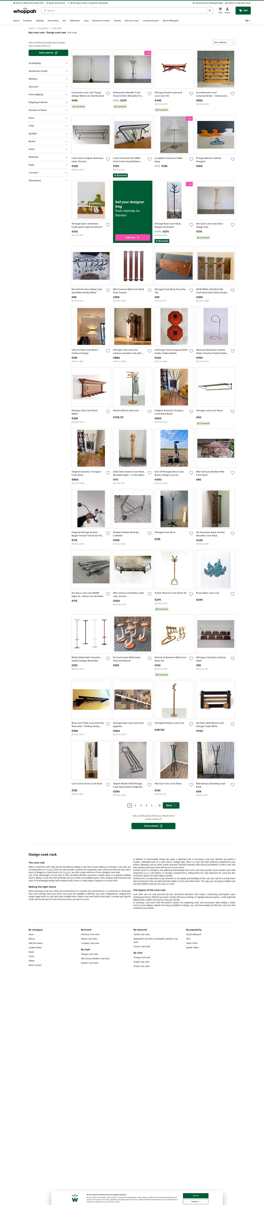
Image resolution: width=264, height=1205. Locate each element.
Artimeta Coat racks (90, 934)
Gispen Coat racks (89, 938)
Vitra (188, 938)
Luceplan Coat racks (90, 943)
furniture (50, 869)
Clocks (31, 956)
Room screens (35, 965)
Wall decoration (36, 943)
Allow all (196, 1195)
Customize (194, 1201)
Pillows (32, 960)
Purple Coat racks (141, 961)
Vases (31, 934)
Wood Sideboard (193, 934)
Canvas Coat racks (142, 946)
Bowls (31, 952)
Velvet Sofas (191, 943)
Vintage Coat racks (89, 954)
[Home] (25, 11)
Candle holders (35, 947)
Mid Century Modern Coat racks (95, 958)
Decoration (43, 28)
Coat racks (57, 28)
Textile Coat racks (142, 934)
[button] (180, 3)
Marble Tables (192, 947)
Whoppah (66, 872)
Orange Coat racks (142, 957)
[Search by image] (210, 10)
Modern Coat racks (89, 963)
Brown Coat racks (142, 966)
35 (159, 805)
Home (31, 28)
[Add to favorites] (108, 93)
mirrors (146, 873)
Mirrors (32, 938)
